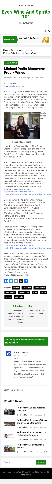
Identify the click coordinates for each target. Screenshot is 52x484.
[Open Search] (45, 31)
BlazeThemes (26, 475)
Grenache (27, 288)
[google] (28, 5)
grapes (16, 288)
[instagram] (22, 5)
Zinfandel (19, 297)
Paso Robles (40, 288)
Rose (35, 292)
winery (8, 297)
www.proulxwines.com (14, 86)
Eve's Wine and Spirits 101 (26, 14)
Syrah (43, 292)
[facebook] (19, 5)
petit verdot (10, 292)
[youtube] (32, 5)
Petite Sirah (24, 292)
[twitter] (25, 5)
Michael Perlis (11, 63)
